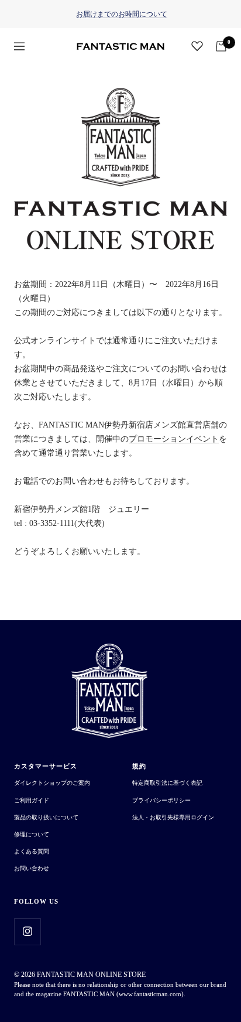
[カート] (221, 46)
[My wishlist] (197, 45)
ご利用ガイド (31, 800)
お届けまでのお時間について (121, 14)
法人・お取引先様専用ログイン (173, 817)
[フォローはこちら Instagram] (27, 931)
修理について (31, 834)
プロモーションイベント (174, 439)
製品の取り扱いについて (46, 817)
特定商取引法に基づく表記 (167, 783)
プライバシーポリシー (161, 800)
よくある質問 (31, 851)
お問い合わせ (31, 868)
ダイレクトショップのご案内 (52, 783)
